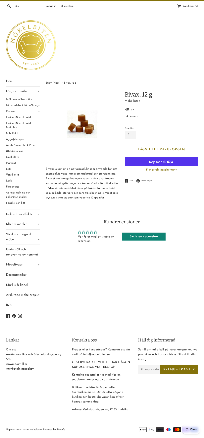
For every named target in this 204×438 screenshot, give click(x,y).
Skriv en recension (144, 236)
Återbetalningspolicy (20, 368)
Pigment (11, 163)
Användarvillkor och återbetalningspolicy (33, 354)
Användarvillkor (16, 364)
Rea (9, 305)
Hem (9, 81)
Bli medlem (67, 6)
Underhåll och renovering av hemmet (22, 252)
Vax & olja (12, 175)
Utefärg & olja (15, 151)
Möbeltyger (23, 264)
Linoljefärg (12, 157)
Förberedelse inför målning (23, 105)
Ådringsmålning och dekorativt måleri (18, 194)
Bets (8, 169)
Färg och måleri (22, 91)
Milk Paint (12, 133)
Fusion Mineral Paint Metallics (18, 125)
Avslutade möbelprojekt (22, 295)
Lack (9, 181)
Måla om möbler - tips (19, 99)
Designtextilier (16, 274)
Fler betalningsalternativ (161, 170)
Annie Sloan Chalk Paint (21, 145)
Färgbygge (12, 186)
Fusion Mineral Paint (18, 117)
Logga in (51, 6)
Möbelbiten (36, 429)
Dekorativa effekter (23, 214)
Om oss (11, 349)
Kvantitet (129, 128)
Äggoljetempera (16, 139)
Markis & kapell (17, 285)
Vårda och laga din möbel (23, 237)
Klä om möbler (23, 224)
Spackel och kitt (15, 203)
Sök (8, 359)
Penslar (23, 111)
